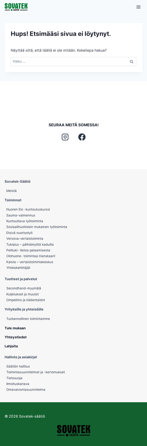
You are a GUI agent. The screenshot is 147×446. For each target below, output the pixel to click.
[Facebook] (82, 137)
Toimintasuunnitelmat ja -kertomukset (35, 372)
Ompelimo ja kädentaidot (25, 300)
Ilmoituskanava (17, 384)
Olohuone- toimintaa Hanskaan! (30, 256)
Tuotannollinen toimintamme (28, 319)
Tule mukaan (15, 328)
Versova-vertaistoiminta (24, 238)
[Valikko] (138, 7)
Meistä (11, 191)
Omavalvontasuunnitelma (25, 389)
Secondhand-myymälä (23, 288)
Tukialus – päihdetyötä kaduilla (30, 244)
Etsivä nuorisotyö (19, 233)
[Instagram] (65, 137)
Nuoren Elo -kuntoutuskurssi (28, 209)
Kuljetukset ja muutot (22, 294)
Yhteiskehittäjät (18, 268)
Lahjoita (11, 346)
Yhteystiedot (16, 337)
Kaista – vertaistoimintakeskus (29, 262)
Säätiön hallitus (18, 366)
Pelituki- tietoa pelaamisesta (28, 250)
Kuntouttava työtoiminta (24, 221)
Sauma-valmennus (20, 215)
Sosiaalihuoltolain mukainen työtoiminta (36, 227)
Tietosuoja (14, 378)
